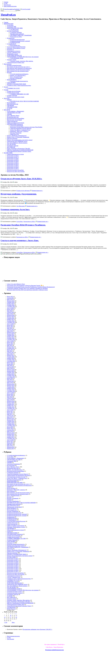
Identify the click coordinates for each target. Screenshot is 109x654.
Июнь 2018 (10, 395)
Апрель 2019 (10, 381)
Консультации (7, 64)
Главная (6, 2)
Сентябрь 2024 (11, 306)
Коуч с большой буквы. (16, 77)
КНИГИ (9, 99)
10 (10, 615)
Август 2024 (10, 308)
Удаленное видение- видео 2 (15, 593)
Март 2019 (10, 382)
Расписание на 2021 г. (13, 163)
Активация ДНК (11, 26)
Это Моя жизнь (14, 29)
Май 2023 (9, 328)
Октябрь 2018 (10, 389)
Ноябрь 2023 (10, 319)
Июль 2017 (10, 411)
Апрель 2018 (10, 398)
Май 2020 (9, 365)
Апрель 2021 (10, 352)
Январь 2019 (10, 385)
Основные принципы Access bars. (15, 209)
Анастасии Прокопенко (16, 125)
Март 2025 (10, 299)
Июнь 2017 (10, 412)
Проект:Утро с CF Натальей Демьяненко (18, 137)
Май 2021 (9, 351)
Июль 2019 (10, 378)
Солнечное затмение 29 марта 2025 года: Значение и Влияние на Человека (27, 288)
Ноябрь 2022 (10, 336)
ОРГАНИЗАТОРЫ (12, 107)
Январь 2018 (10, 402)
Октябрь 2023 (10, 321)
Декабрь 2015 (10, 435)
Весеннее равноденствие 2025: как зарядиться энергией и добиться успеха (27, 289)
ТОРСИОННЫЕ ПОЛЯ (16, 58)
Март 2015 (10, 445)
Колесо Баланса (11, 102)
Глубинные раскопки (16, 32)
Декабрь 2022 (10, 335)
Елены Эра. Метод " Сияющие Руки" (20, 130)
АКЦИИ (9, 114)
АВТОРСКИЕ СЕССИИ (14, 112)
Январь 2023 (10, 334)
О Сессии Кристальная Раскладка (16, 46)
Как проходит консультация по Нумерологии (19, 68)
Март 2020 (10, 368)
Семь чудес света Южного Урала (16, 284)
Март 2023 (10, 331)
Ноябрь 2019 (10, 374)
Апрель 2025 (10, 298)
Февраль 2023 (11, 332)
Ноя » (13, 622)
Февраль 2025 (11, 301)
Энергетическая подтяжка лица (15, 62)
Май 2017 (9, 414)
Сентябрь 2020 (11, 361)
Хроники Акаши (11, 59)
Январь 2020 (10, 371)
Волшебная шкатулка (13, 117)
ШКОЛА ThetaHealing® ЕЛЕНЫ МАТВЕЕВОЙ (20, 150)
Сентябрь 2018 (11, 391)
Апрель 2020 (10, 367)
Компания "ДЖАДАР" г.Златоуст (19, 131)
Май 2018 (9, 397)
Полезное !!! (10, 49)
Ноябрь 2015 (10, 437)
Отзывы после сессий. (13, 92)
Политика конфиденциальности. (19, 81)
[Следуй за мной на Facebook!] (11, 9)
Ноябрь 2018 (10, 388)
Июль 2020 (10, 362)
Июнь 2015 (10, 443)
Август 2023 (10, 323)
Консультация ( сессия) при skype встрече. (18, 69)
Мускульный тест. (15, 45)
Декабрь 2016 (10, 421)
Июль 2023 (10, 325)
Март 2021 (10, 354)
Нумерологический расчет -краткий (20, 41)
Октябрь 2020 (10, 359)
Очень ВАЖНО (11, 82)
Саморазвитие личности (13, 51)
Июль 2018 (10, 394)
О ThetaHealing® (11, 44)
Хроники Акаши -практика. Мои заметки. (21, 61)
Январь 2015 (10, 448)
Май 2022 (9, 345)
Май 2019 (9, 379)
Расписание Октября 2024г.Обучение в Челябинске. (23, 225)
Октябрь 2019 (10, 375)
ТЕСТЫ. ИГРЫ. (11, 144)
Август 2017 (10, 410)
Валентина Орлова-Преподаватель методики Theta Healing (26, 127)
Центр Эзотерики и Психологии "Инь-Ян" (18, 148)
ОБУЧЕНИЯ (10, 105)
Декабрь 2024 (10, 302)
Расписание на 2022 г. (13, 164)
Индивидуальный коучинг (14, 65)
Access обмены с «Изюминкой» (15, 111)
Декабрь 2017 (10, 404)
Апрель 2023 (10, 329)
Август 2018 (10, 392)
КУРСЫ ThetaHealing (13, 31)
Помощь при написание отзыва (15, 97)
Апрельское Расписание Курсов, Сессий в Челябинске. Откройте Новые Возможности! (31, 287)
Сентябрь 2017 (11, 408)
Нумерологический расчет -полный (16, 515)
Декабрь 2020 (10, 356)
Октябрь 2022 (10, 338)
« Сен (5, 622)
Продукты (6, 98)
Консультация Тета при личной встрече (17, 71)
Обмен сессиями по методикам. (15, 122)
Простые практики (12, 138)
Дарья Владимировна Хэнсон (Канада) (20, 128)
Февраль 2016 (11, 432)
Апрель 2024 (10, 312)
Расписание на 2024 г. (13, 167)
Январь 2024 (10, 316)
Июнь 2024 (10, 309)
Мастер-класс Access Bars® (14, 120)
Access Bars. (10, 25)
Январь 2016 (10, 434)
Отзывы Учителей (12, 95)
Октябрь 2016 (10, 424)
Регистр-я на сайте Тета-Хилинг (16, 171)
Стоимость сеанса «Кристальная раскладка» (19, 85)
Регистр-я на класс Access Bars (15, 170)
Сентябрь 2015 (11, 438)
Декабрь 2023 (10, 318)
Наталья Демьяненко (15, 132)
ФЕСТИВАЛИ (11, 147)
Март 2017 (10, 417)
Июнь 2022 (10, 344)
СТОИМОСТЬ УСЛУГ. (13, 88)
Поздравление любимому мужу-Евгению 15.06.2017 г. (37, 629)
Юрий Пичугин (14, 134)
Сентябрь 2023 (11, 322)
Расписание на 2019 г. (13, 160)
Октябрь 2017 (10, 407)
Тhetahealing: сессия (12, 54)
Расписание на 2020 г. (13, 161)
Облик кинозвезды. (12, 121)
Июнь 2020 (10, 364)
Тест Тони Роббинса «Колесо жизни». (17, 142)
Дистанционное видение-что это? (16, 477)
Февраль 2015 (11, 447)
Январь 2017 (10, 420)
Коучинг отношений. (16, 78)
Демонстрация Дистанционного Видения (18, 475)
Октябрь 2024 (10, 305)
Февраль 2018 (11, 401)
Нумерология (10, 38)
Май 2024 (9, 311)
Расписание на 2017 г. (13, 157)
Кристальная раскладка (10, 6)
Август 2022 (10, 341)
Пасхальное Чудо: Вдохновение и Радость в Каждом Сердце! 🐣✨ (25, 285)
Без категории (11, 465)
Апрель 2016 (10, 430)
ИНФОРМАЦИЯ (8, 23)
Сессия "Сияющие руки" (14, 52)
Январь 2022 (10, 346)
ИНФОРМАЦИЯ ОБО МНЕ (15, 28)
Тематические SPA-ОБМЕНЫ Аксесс (17, 141)
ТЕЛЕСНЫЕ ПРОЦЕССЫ (14, 55)
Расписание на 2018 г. (16, 36)
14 (4, 617)
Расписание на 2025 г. (13, 168)
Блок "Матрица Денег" (13, 115)
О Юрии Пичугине (12, 522)
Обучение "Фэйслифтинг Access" (16, 48)
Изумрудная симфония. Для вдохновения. (19, 194)
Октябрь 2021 (10, 348)
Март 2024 (10, 313)
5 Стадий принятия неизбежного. (19, 74)
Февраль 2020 (11, 369)
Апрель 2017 (10, 415)
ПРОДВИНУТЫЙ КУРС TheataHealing (21, 35)
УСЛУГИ (9, 108)
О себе (5, 3)
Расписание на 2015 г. (13, 155)
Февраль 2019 (11, 384)
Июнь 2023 (10, 326)
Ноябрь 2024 (10, 303)
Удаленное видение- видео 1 (15, 591)
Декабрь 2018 (10, 387)
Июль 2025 (10, 296)
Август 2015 (10, 440)
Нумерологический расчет (17, 39)
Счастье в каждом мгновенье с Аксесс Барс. (20, 240)
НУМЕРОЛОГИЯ (15, 42)
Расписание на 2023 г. (13, 165)
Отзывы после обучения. (14, 91)
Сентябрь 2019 (11, 377)
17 (10, 617)
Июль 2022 (10, 342)
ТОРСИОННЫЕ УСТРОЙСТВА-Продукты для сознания (22, 56)
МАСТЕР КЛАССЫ (12, 104)
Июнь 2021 (10, 349)
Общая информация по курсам (15, 154)
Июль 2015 (10, 441)
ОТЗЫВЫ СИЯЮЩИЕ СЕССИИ (19, 94)
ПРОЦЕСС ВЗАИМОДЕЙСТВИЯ (16, 84)
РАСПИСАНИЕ (8, 153)
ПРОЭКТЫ (7, 110)
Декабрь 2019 (10, 372)
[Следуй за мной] (25, 9)
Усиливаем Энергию (12, 145)
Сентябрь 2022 (11, 339)
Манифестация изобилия (17, 33)
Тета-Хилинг (7, 4)
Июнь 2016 (10, 428)
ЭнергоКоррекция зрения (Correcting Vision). (19, 151)
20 (16, 617)
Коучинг (9, 72)
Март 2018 (10, 399)
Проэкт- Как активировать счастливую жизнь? (19, 140)
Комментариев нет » (37, 190)
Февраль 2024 (11, 315)
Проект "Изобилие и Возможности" (17, 135)
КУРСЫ (9, 499)
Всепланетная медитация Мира (15, 118)
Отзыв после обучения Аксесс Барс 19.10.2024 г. (21, 179)
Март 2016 (10, 431)
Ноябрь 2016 (10, 422)
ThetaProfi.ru (8, 14)
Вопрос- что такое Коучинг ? (18, 75)
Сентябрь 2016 (11, 425)
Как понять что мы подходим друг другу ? (18, 66)
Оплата (6, 87)
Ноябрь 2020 (10, 358)
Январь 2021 (10, 355)
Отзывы (6, 89)
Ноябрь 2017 (10, 405)
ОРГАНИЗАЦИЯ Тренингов (15, 124)
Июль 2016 (10, 427)
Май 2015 (9, 444)
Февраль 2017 (11, 418)
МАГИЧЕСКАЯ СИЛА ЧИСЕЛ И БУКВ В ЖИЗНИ (24, 101)
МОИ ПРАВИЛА (12, 79)
